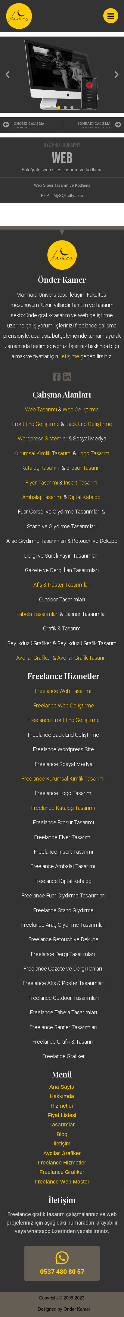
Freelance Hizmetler (62, 1163)
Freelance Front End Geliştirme (63, 720)
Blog (62, 1134)
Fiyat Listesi (62, 1115)
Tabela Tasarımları (37, 614)
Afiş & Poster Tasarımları (62, 584)
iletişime (69, 356)
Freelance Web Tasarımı (63, 691)
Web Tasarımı (41, 409)
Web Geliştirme (81, 409)
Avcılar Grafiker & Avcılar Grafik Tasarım (61, 658)
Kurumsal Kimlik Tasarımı (42, 453)
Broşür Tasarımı (84, 468)
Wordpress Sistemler (42, 438)
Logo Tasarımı (93, 453)
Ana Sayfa (61, 1087)
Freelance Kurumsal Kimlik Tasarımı (62, 778)
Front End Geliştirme (36, 424)
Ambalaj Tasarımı (42, 497)
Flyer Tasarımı (41, 482)
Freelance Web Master (62, 1182)
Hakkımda (62, 1096)
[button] (7, 74)
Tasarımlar (62, 1125)
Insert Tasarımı (81, 482)
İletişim (62, 1144)
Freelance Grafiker (61, 1172)
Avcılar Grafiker (62, 1153)
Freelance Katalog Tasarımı (63, 808)
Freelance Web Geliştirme (63, 705)
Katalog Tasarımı (40, 468)
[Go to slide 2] (58, 107)
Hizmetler (62, 1106)
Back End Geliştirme (88, 424)
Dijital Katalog (84, 497)
